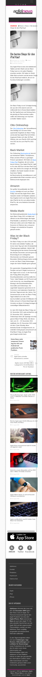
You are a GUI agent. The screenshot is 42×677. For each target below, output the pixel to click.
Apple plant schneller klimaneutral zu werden (21, 356)
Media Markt (32, 214)
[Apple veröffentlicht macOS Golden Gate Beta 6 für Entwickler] (24, 509)
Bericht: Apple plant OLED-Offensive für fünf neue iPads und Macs (23, 421)
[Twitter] (23, 4)
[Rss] (16, 4)
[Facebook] (21, 4)
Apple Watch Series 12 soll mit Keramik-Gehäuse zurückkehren (22, 495)
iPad (11, 594)
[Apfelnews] (22, 11)
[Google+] (18, 4)
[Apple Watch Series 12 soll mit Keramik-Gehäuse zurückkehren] (24, 484)
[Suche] (31, 1)
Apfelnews (13, 566)
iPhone (12, 597)
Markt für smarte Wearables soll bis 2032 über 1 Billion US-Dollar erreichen (23, 470)
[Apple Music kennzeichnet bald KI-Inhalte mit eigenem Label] (24, 435)
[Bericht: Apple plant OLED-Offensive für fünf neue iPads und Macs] (24, 411)
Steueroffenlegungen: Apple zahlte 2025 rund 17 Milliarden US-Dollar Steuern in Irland (22, 396)
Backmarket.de (25, 153)
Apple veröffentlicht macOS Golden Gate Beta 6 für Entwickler (22, 519)
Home (22, 26)
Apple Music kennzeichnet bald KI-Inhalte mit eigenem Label (23, 446)
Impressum (13, 575)
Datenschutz (14, 579)
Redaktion (13, 572)
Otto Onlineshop (18, 128)
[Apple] (25, 4)
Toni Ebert (22, 60)
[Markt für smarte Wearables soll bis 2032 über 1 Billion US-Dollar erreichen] (24, 460)
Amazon (13, 191)
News (27, 26)
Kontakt (12, 569)
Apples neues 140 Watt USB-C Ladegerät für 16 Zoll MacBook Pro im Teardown (24, 364)
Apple (11, 591)
